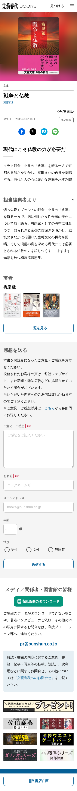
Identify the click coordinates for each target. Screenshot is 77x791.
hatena (44, 131)
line (55, 131)
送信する (38, 564)
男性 (14, 549)
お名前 (7, 476)
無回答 (60, 549)
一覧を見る (38, 328)
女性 (36, 549)
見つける (57, 6)
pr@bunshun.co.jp (38, 644)
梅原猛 (8, 102)
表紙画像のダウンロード (40, 601)
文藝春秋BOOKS (19, 6)
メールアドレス (13, 498)
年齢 (6, 520)
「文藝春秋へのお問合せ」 (34, 678)
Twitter (33, 131)
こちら (49, 408)
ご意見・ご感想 (13, 426)
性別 (6, 542)
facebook (21, 131)
